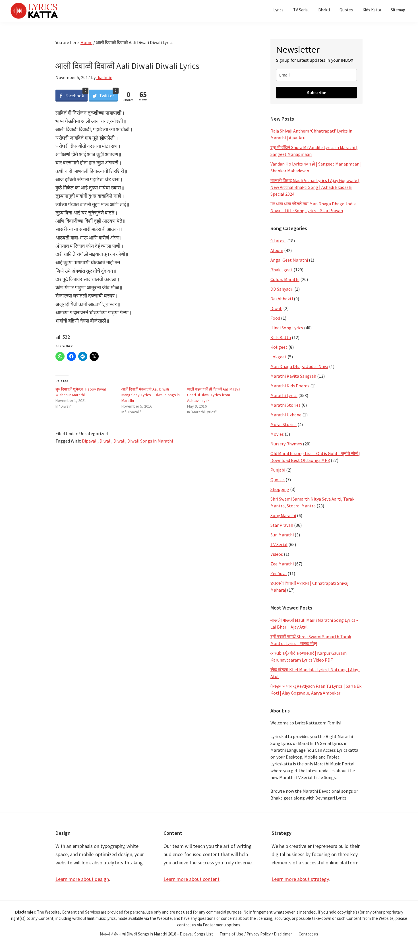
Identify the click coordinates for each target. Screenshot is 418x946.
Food (275, 318)
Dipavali (90, 441)
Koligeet (278, 347)
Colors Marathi (284, 279)
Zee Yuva (278, 573)
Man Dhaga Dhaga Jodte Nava (299, 366)
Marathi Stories (285, 405)
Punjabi (277, 470)
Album (276, 250)
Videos (276, 554)
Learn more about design (82, 879)
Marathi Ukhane (285, 415)
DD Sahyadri (281, 289)
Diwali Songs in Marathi (150, 441)
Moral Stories (283, 424)
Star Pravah (281, 525)
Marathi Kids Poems (289, 386)
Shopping (279, 489)
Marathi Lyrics (283, 395)
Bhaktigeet (281, 269)
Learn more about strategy (300, 879)
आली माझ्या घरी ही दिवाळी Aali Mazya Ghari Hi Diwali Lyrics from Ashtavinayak (213, 395)
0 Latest (278, 240)
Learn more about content (192, 879)
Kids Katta (280, 337)
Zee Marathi (282, 564)
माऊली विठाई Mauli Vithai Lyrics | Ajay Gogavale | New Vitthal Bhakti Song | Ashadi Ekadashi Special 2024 (314, 187)
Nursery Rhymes (286, 444)
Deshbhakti (281, 298)
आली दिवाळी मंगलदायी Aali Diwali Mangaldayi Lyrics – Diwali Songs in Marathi (150, 395)
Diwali (105, 441)
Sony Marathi (283, 515)
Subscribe (316, 92)
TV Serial (278, 544)
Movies (277, 434)
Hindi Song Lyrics (286, 328)
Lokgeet (278, 357)
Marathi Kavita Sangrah (293, 376)
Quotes (277, 479)
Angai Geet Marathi (289, 260)
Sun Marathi (282, 535)
